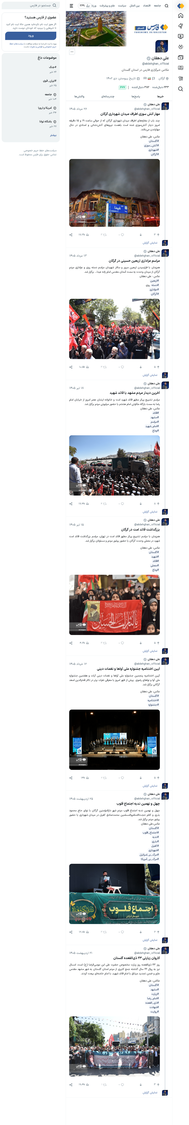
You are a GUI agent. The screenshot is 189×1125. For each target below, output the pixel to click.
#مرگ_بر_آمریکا (150, 859)
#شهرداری (154, 150)
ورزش (93, 6)
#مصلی (155, 566)
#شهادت (154, 1007)
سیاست (122, 6)
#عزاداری (154, 290)
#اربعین (154, 281)
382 (140, 87)
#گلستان (154, 141)
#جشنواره (153, 705)
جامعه (157, 6)
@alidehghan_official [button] (147, 109)
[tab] (160, 96)
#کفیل (155, 846)
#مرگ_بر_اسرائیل (149, 855)
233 (160, 87)
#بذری (155, 841)
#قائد (156, 413)
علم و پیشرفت (107, 6)
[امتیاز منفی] (140, 235)
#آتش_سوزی (151, 146)
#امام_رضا (153, 998)
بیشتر (53, 135)
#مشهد (155, 417)
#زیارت (155, 994)
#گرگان (155, 154)
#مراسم (155, 422)
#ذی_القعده (152, 1003)
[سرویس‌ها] (71, 6)
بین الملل (135, 6)
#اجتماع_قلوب (151, 833)
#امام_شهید (152, 426)
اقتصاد (147, 6)
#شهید (155, 557)
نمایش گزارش (150, 243)
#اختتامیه (153, 700)
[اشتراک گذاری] (71, 235)
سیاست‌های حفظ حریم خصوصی (40, 151)
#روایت (155, 1012)
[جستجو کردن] (166, 6)
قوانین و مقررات (36, 46)
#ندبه (155, 837)
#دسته (155, 285)
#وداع (155, 431)
